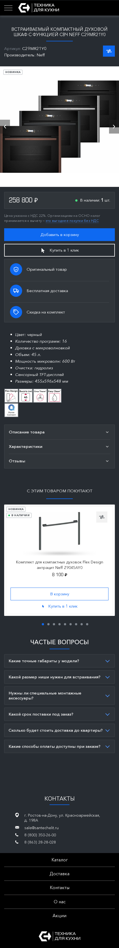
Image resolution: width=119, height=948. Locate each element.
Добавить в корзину (59, 234)
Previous (5, 127)
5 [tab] (65, 624)
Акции (59, 915)
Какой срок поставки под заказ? (41, 714)
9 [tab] (87, 624)
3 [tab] (54, 624)
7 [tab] (76, 624)
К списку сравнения (109, 51)
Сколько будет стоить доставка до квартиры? (56, 730)
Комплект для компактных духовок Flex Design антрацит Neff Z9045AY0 (59, 565)
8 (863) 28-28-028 (40, 842)
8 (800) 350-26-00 (40, 834)
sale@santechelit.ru (41, 827)
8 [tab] (82, 624)
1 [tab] (43, 624)
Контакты (59, 887)
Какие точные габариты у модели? (44, 660)
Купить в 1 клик (64, 250)
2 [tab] (48, 624)
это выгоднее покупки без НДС (72, 221)
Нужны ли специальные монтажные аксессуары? (45, 695)
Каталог (59, 859)
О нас (60, 901)
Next (114, 127)
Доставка (59, 873)
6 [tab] (70, 624)
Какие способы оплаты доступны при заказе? (54, 746)
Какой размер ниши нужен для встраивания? (54, 676)
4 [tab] (59, 624)
